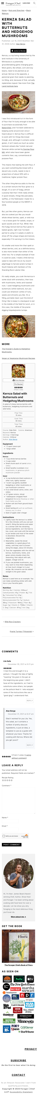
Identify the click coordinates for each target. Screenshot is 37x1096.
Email (5, 826)
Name (5, 818)
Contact (18, 1075)
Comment (6, 786)
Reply (30, 701)
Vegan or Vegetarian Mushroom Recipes (18, 358)
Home (4, 10)
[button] (15, 387)
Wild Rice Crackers (13, 622)
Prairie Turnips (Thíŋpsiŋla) (21, 631)
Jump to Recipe (19, 51)
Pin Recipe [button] (18, 384)
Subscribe (18, 1060)
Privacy (31, 1049)
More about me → (18, 917)
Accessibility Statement (21, 1092)
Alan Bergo (13, 439)
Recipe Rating (7, 778)
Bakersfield (6, 128)
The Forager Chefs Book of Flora (18, 965)
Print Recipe (19, 380)
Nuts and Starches (16, 10)
